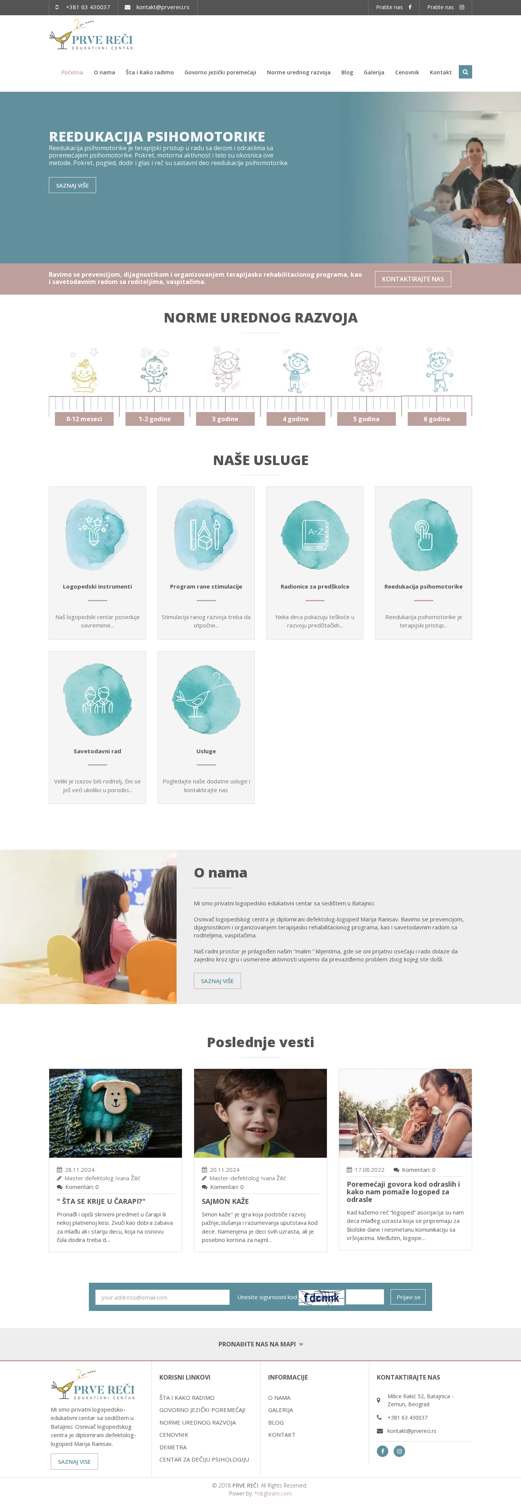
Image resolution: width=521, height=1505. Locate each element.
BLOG (276, 1422)
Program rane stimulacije (206, 586)
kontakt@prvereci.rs (163, 7)
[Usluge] (206, 699)
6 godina (437, 419)
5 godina (366, 419)
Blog (347, 72)
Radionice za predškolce (315, 586)
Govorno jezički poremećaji (220, 72)
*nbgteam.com (273, 1493)
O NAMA (279, 1397)
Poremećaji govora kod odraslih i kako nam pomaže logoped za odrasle (403, 1191)
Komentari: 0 (82, 1187)
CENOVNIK (173, 1434)
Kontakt (441, 72)
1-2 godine (155, 419)
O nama (104, 72)
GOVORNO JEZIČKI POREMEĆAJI (202, 1410)
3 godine (225, 419)
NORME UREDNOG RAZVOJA (197, 1422)
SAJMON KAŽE (225, 1201)
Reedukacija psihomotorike (423, 586)
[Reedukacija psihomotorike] (423, 535)
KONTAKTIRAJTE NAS (413, 279)
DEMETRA (173, 1447)
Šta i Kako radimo (150, 72)
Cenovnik (407, 72)
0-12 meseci (84, 419)
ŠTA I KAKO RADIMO (187, 1397)
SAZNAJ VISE (74, 1461)
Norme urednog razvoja (299, 72)
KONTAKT (282, 1434)
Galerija (374, 72)
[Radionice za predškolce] (315, 535)
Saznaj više (72, 185)
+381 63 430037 (88, 7)
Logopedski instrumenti (97, 586)
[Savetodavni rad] (97, 699)
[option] (260, 177)
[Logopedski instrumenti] (97, 535)
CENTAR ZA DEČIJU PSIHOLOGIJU (204, 1459)
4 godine (296, 419)
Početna (72, 72)
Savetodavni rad (97, 751)
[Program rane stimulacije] (206, 535)
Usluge (206, 751)
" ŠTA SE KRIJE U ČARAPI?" (101, 1201)
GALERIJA (280, 1410)
